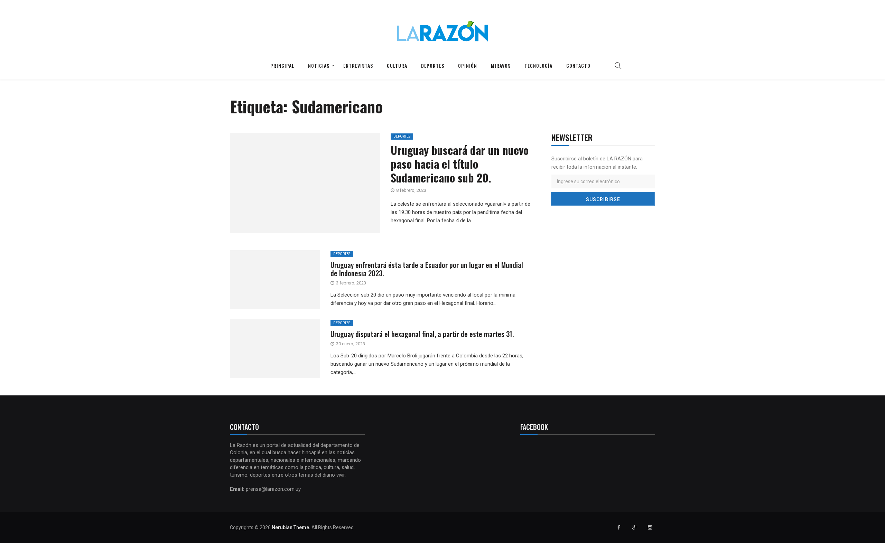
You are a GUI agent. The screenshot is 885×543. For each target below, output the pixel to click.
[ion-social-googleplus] (634, 527)
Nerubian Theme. (291, 527)
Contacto (578, 65)
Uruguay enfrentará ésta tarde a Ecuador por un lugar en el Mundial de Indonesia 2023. (426, 269)
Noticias (318, 65)
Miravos (501, 65)
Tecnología (538, 65)
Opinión (467, 65)
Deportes (432, 65)
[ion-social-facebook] (619, 527)
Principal (282, 65)
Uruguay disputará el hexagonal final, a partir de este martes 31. (422, 334)
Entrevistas (358, 65)
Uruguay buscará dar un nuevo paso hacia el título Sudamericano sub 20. (460, 164)
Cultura (397, 65)
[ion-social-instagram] (650, 527)
